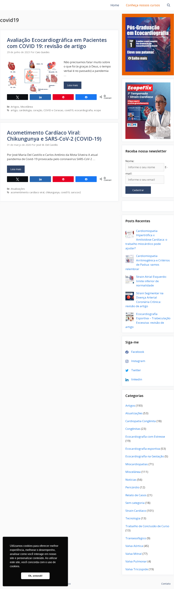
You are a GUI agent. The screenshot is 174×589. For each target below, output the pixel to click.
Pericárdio (132, 487)
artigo (14, 110)
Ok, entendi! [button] (35, 575)
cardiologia (25, 110)
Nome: (129, 161)
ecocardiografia (84, 110)
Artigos (15, 106)
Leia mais (74, 86)
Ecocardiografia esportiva (142, 449)
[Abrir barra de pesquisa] (168, 5)
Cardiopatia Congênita (140, 421)
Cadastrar (138, 190)
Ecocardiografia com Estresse (145, 436)
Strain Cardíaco (135, 511)
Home (114, 5)
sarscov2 (76, 192)
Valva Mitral (133, 554)
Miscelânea (26, 106)
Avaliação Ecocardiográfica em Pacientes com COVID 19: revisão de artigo (57, 43)
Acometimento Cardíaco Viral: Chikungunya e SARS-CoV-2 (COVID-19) (54, 135)
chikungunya (52, 192)
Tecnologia (132, 518)
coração (37, 110)
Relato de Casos (135, 495)
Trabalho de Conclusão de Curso (147, 526)
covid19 (69, 110)
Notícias (130, 480)
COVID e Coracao (53, 110)
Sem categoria (135, 503)
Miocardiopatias (136, 464)
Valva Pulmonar (136, 561)
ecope (97, 110)
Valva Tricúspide (136, 569)
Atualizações (18, 188)
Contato (166, 583)
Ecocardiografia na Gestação (144, 456)
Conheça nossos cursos (143, 5)
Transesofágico (135, 538)
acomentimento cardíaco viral (27, 192)
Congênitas (132, 429)
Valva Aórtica (134, 546)
